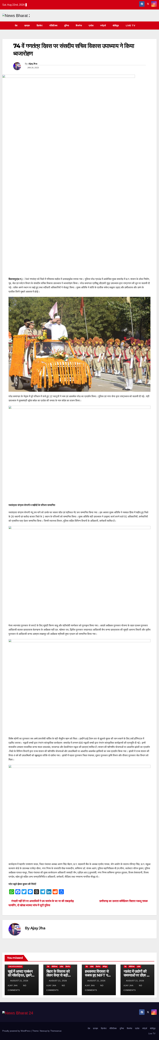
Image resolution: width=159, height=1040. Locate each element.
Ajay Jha (32, 63)
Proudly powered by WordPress (16, 1031)
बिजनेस (79, 25)
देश (16, 25)
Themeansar (55, 1031)
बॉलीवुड (116, 25)
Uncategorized (15, 966)
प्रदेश (91, 25)
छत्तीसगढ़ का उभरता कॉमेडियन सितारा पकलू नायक (123, 901)
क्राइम (27, 25)
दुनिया (66, 25)
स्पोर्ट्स (103, 25)
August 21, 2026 (19, 981)
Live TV (130, 25)
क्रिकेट (40, 25)
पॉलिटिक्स (53, 25)
